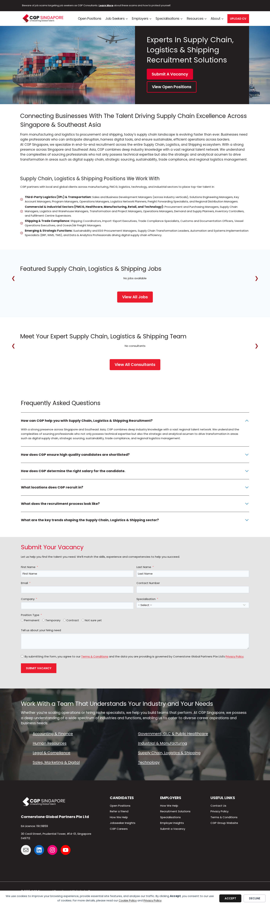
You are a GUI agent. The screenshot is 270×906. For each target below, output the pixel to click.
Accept (230, 898)
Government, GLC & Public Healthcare (173, 733)
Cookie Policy (128, 900)
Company (28, 599)
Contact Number (148, 583)
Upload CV (238, 19)
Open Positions (89, 18)
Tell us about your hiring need (41, 630)
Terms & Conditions (94, 656)
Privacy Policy (152, 900)
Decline (254, 898)
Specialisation (146, 599)
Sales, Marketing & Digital (56, 762)
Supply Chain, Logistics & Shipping (169, 752)
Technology (149, 762)
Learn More (106, 5)
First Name (28, 567)
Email (24, 583)
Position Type (30, 615)
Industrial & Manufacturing (162, 743)
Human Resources (49, 743)
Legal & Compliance (51, 752)
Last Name (143, 567)
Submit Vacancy (38, 668)
